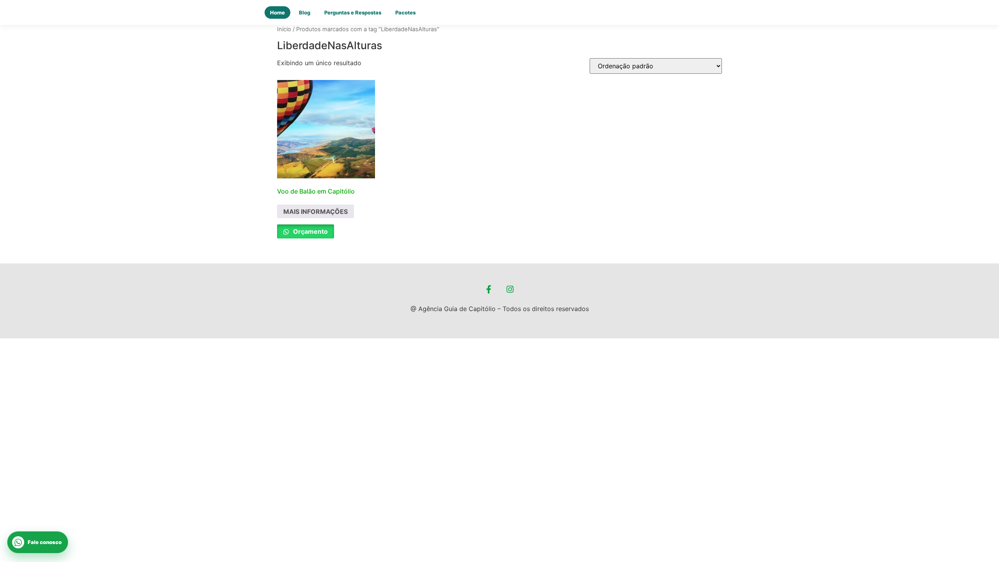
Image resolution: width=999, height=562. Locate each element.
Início (284, 29)
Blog (304, 12)
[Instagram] (510, 289)
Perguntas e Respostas (352, 12)
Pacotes (405, 12)
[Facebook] (489, 289)
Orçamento (310, 231)
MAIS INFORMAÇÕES (315, 211)
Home (277, 12)
